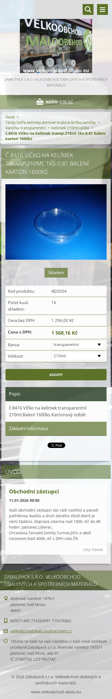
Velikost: (16, 356)
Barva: (14, 344)
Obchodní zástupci (34, 491)
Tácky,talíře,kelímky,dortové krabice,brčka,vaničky (50, 122)
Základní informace (28, 428)
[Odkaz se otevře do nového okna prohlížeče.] (56, 222)
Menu (102, 9)
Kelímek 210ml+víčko (70, 127)
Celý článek (93, 549)
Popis (14, 394)
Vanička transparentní (25, 127)
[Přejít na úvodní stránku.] (56, 38)
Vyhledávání (88, 9)
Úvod (10, 117)
